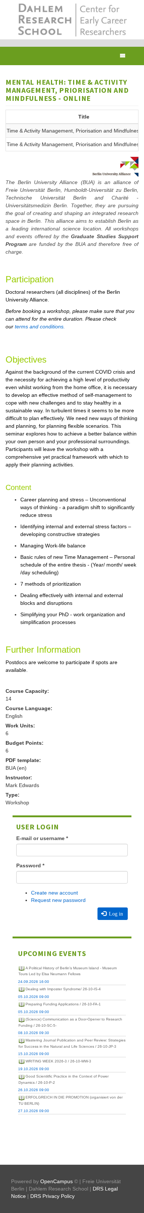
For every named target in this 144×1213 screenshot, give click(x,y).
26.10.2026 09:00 (33, 1090)
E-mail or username (42, 838)
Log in (115, 913)
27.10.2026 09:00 (33, 1111)
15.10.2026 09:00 (33, 1054)
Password (30, 865)
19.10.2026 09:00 (33, 1069)
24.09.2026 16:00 (33, 982)
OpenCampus (56, 1181)
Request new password (58, 900)
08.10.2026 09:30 (33, 1033)
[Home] (72, 19)
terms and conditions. (40, 326)
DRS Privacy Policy (52, 1196)
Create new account (54, 893)
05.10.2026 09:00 (33, 997)
